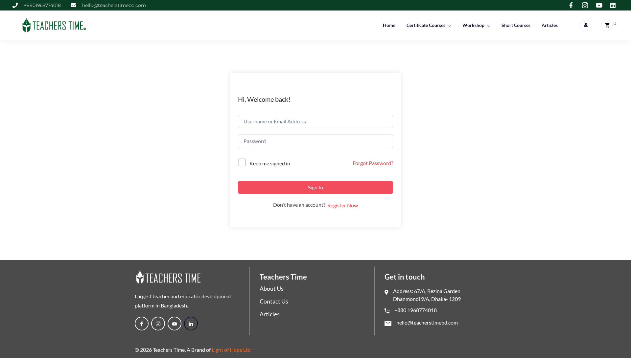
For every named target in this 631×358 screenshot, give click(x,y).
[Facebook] (142, 323)
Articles (550, 25)
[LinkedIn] (191, 323)
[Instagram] (158, 323)
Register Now (342, 205)
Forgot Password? (373, 163)
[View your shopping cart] (607, 25)
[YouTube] (174, 323)
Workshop (473, 25)
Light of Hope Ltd (231, 350)
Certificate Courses (426, 25)
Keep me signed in (269, 163)
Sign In (315, 187)
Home (389, 25)
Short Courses (516, 25)
